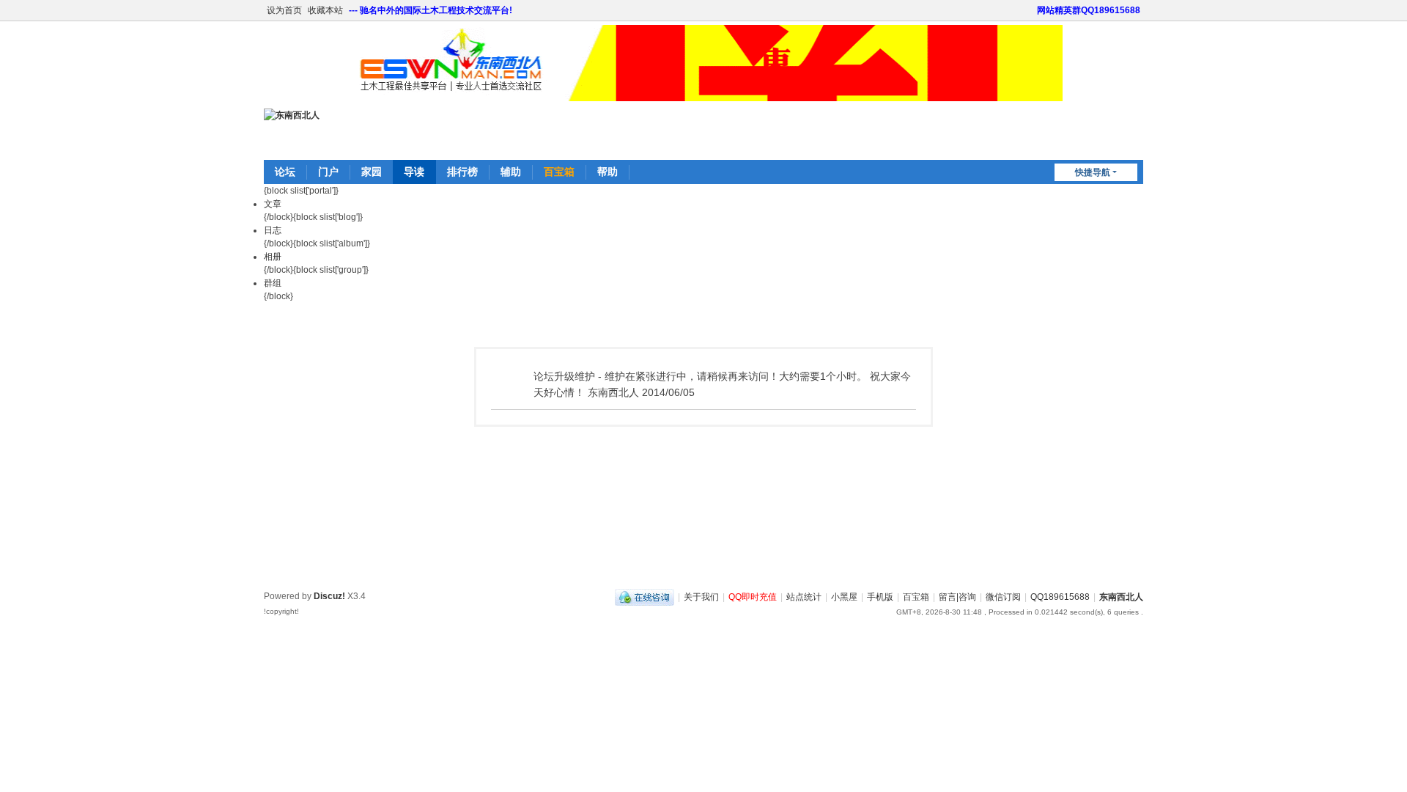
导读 (414, 171)
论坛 (285, 171)
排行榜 (462, 171)
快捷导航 (1092, 172)
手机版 (880, 597)
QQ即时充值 (752, 597)
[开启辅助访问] (1030, 10)
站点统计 (803, 597)
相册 (272, 257)
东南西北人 (1121, 597)
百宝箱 (559, 171)
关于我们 (701, 597)
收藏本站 (325, 10)
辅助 (511, 171)
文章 (272, 204)
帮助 (607, 171)
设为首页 (284, 10)
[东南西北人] (292, 115)
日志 (272, 230)
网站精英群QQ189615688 (1088, 10)
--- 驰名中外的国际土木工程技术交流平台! (430, 10)
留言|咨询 (957, 597)
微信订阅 (1003, 597)
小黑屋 (844, 597)
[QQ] (644, 597)
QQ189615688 (1060, 597)
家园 (371, 171)
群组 (272, 283)
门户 (328, 171)
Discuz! (329, 596)
